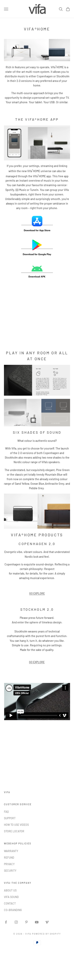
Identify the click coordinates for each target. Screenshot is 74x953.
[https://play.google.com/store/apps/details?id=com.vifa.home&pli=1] (37, 247)
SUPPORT (10, 818)
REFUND (9, 857)
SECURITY (10, 870)
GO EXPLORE (37, 662)
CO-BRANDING (13, 910)
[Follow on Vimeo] (47, 922)
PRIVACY (9, 864)
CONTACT (10, 903)
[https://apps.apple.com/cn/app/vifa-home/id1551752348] (37, 223)
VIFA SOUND (11, 897)
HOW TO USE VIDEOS (16, 824)
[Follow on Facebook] (6, 922)
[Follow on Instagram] (16, 922)
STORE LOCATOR (14, 831)
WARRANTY (11, 851)
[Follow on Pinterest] (26, 922)
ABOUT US (10, 890)
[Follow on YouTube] (37, 922)
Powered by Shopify (46, 933)
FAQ (6, 811)
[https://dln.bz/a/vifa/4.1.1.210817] (37, 271)
